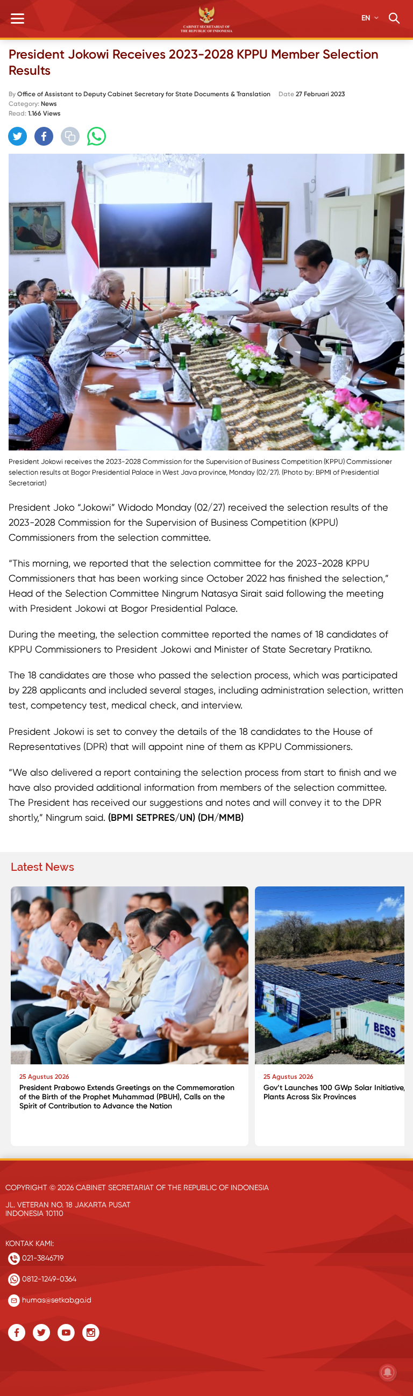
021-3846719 (41, 1258)
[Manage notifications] (387, 1372)
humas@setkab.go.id (55, 1299)
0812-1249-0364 (48, 1279)
